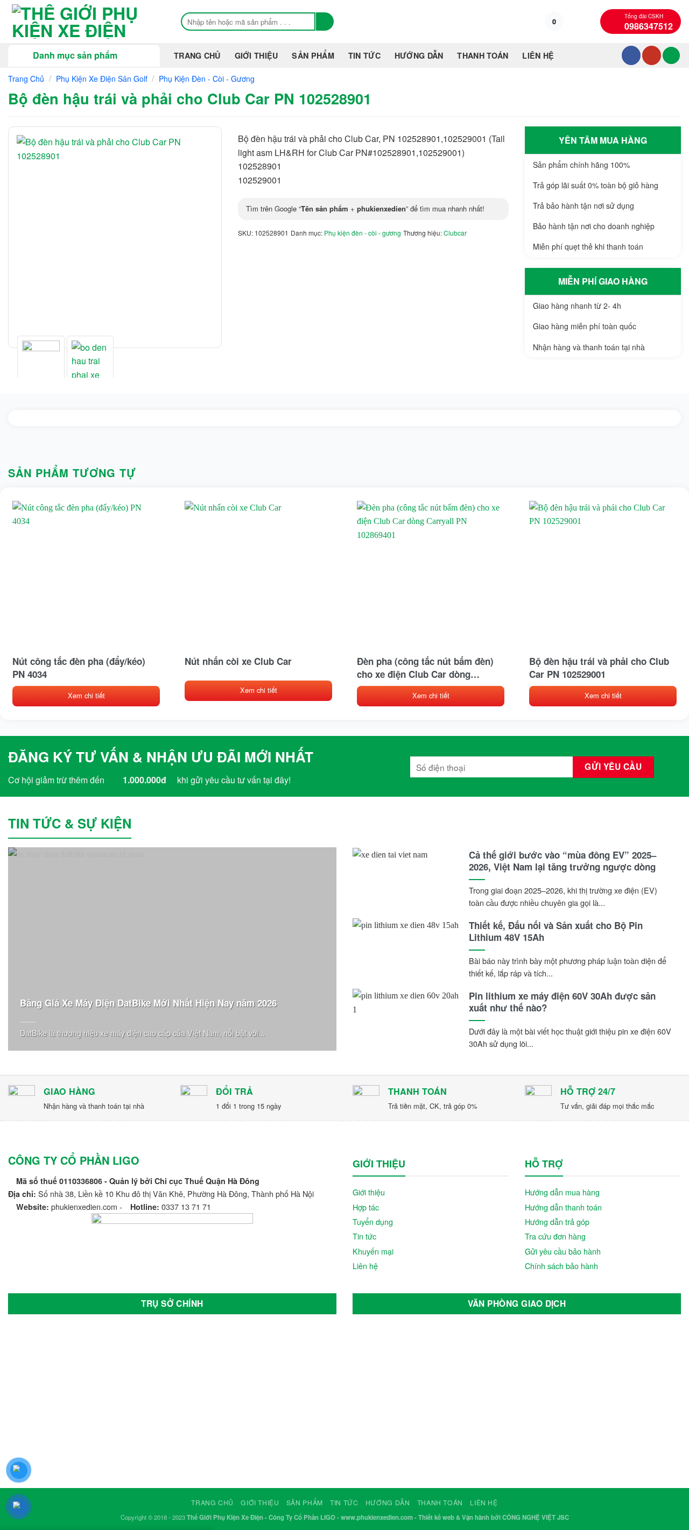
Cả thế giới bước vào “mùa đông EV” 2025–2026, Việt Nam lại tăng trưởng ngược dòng (562, 861)
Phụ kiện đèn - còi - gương (207, 78)
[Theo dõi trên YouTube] (651, 55)
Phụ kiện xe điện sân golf (101, 78)
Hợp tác (366, 1207)
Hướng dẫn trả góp (557, 1221)
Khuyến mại (373, 1251)
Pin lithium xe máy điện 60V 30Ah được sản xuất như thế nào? (562, 1002)
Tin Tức (364, 55)
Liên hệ (538, 55)
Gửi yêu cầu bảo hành (563, 1251)
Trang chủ (197, 55)
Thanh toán (482, 55)
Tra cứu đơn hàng (555, 1236)
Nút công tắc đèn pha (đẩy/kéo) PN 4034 (78, 668)
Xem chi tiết (86, 695)
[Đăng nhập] (671, 56)
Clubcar (455, 232)
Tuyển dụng (373, 1221)
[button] (554, 21)
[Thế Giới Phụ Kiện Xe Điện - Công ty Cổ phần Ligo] (83, 21)
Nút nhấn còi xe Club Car (238, 661)
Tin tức (364, 1236)
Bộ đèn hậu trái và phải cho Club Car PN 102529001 (599, 668)
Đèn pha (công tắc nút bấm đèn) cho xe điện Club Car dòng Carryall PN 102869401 (425, 668)
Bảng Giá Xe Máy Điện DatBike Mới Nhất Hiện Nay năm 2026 (148, 1003)
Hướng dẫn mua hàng (562, 1192)
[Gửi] (325, 21)
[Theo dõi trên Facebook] (631, 55)
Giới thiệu (256, 55)
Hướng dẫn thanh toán (563, 1207)
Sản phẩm (313, 55)
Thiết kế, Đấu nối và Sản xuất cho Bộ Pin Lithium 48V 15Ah (556, 931)
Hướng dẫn (419, 55)
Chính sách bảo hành (561, 1265)
